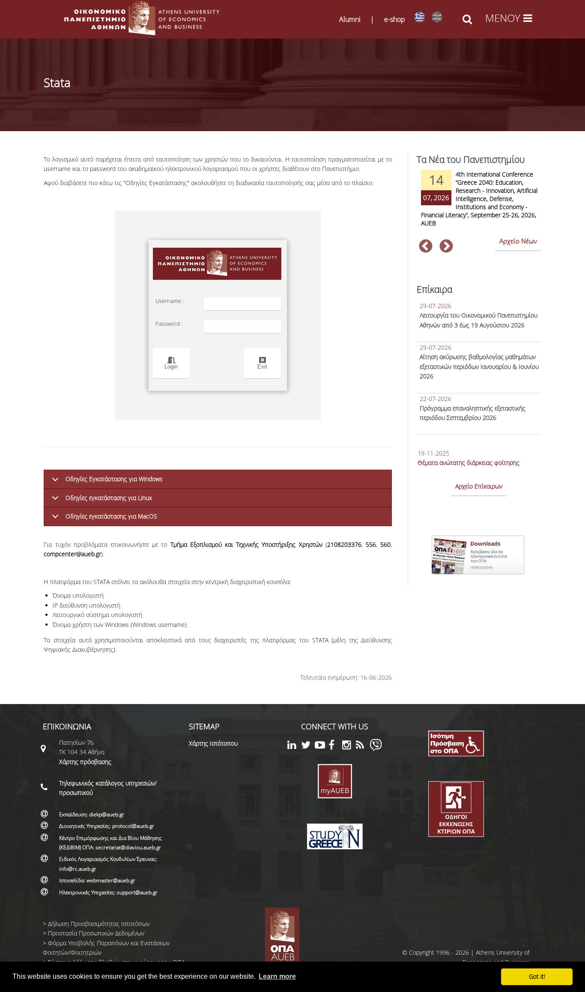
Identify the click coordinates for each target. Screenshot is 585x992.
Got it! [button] (537, 976)
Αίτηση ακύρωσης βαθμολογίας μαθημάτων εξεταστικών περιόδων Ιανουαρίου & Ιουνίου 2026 (479, 366)
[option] (479, 204)
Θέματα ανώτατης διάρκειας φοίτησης (468, 463)
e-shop (394, 19)
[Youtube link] (321, 746)
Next (446, 247)
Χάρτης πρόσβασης (85, 762)
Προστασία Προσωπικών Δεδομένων (96, 933)
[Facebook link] (335, 746)
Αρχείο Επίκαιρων (478, 486)
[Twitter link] (308, 746)
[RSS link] (363, 746)
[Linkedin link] (294, 746)
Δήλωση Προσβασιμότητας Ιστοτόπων (98, 924)
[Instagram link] (349, 746)
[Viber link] (376, 749)
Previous (426, 247)
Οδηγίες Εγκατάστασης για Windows (114, 479)
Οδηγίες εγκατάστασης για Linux (109, 498)
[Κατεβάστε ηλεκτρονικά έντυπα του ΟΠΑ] (479, 577)
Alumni (350, 19)
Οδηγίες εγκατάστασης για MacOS (111, 516)
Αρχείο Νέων (518, 241)
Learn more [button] (277, 976)
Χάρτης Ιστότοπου (213, 743)
